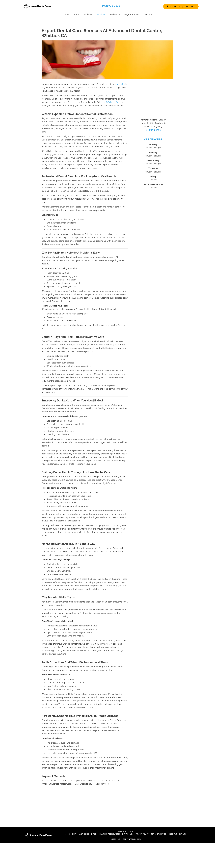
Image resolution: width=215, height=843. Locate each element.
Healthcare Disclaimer (109, 834)
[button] (181, 6)
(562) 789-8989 (111, 5)
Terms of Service (158, 834)
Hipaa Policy (127, 834)
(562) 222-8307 (113, 102)
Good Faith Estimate (177, 834)
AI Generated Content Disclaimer (126, 839)
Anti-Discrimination (88, 834)
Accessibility (71, 834)
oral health (120, 84)
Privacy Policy (142, 834)
